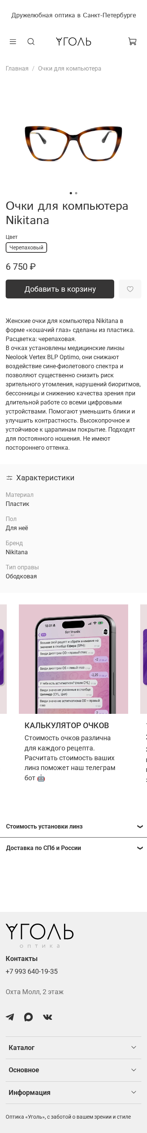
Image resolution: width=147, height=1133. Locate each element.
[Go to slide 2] (76, 193)
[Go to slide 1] (71, 193)
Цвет (12, 237)
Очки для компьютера (69, 68)
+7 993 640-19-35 (32, 971)
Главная (17, 68)
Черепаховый (26, 247)
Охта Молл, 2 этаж (35, 992)
